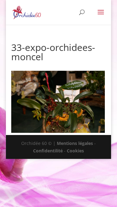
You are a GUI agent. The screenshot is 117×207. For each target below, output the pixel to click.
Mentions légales (75, 143)
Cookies (75, 151)
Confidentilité (48, 151)
